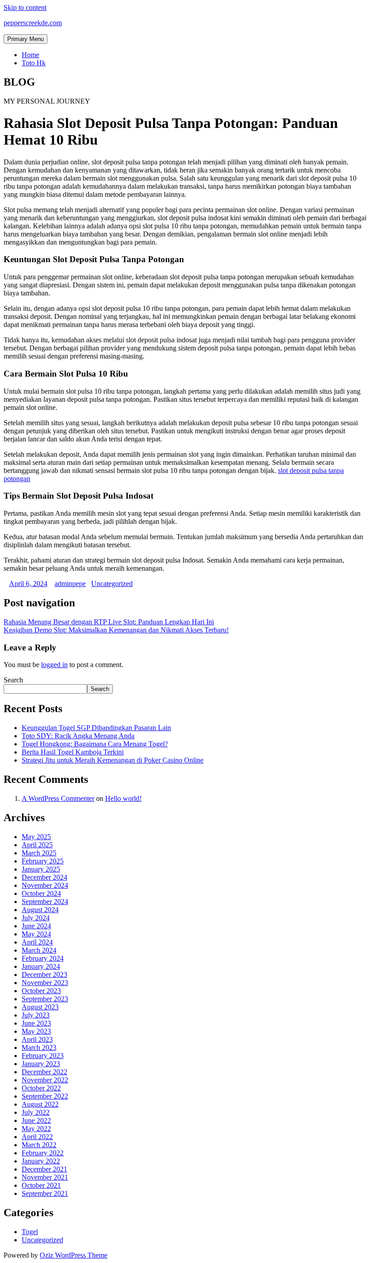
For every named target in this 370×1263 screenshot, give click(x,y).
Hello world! (123, 798)
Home (30, 55)
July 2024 (36, 918)
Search (13, 680)
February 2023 (43, 1055)
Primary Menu (25, 39)
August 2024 (40, 909)
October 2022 (41, 1088)
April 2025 (37, 845)
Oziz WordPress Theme (73, 1255)
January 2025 (41, 869)
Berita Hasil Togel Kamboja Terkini (73, 752)
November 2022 (45, 1080)
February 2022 (43, 1153)
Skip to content (25, 7)
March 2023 (39, 1047)
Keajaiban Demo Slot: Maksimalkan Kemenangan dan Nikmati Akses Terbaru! (116, 630)
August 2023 (40, 1007)
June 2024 (36, 926)
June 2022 (36, 1120)
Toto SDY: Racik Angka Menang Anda (78, 736)
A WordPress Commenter (58, 798)
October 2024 (41, 893)
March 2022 (39, 1145)
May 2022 (36, 1128)
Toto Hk (34, 63)
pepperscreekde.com (33, 23)
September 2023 (45, 999)
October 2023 (41, 991)
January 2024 (41, 966)
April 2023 (37, 1039)
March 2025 (39, 853)
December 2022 (44, 1072)
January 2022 (41, 1161)
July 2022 (36, 1112)
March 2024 (39, 950)
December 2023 (44, 974)
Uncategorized (112, 583)
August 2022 (40, 1104)
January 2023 (41, 1064)
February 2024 (43, 958)
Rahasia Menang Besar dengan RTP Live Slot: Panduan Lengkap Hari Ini (109, 622)
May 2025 (36, 836)
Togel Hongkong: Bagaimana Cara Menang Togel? (95, 744)
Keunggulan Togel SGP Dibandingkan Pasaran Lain (96, 727)
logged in (54, 664)
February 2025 (43, 861)
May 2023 (36, 1031)
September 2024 (45, 901)
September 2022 (45, 1096)
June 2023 (36, 1023)
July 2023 (36, 1015)
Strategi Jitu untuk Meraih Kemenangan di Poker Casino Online (113, 760)
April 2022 (37, 1136)
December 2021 (44, 1169)
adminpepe (70, 583)
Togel (30, 1232)
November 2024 (45, 885)
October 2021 (41, 1185)
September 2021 (45, 1193)
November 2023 (45, 982)
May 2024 (36, 934)
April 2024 (37, 942)
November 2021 (45, 1177)
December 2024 (44, 877)
